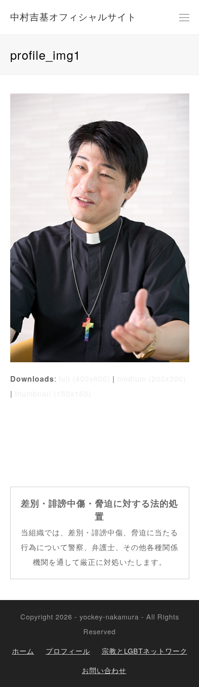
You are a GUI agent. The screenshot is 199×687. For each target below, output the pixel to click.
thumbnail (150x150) (53, 393)
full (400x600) (84, 378)
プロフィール (68, 651)
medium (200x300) (151, 378)
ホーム (23, 651)
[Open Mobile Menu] (184, 17)
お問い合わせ (104, 670)
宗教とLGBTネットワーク (144, 651)
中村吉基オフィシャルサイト (73, 16)
